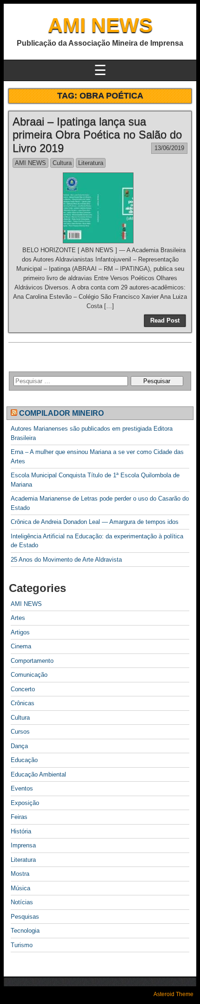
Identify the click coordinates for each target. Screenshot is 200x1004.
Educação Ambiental (38, 774)
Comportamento (32, 660)
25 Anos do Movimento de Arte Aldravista (66, 559)
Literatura (90, 162)
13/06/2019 (169, 147)
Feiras (19, 816)
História (21, 831)
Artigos (20, 632)
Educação (24, 759)
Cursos (20, 731)
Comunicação (29, 674)
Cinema (21, 646)
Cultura (62, 162)
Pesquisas (25, 916)
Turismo (22, 945)
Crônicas (22, 703)
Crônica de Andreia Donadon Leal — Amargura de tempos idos (95, 521)
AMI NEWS (100, 25)
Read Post (165, 320)
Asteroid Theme (173, 994)
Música (20, 888)
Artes (18, 617)
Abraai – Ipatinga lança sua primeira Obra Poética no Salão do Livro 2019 (97, 135)
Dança (19, 746)
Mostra (20, 873)
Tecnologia (25, 930)
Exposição (25, 802)
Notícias (22, 902)
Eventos (22, 788)
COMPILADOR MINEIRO (61, 413)
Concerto (23, 689)
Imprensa (23, 845)
